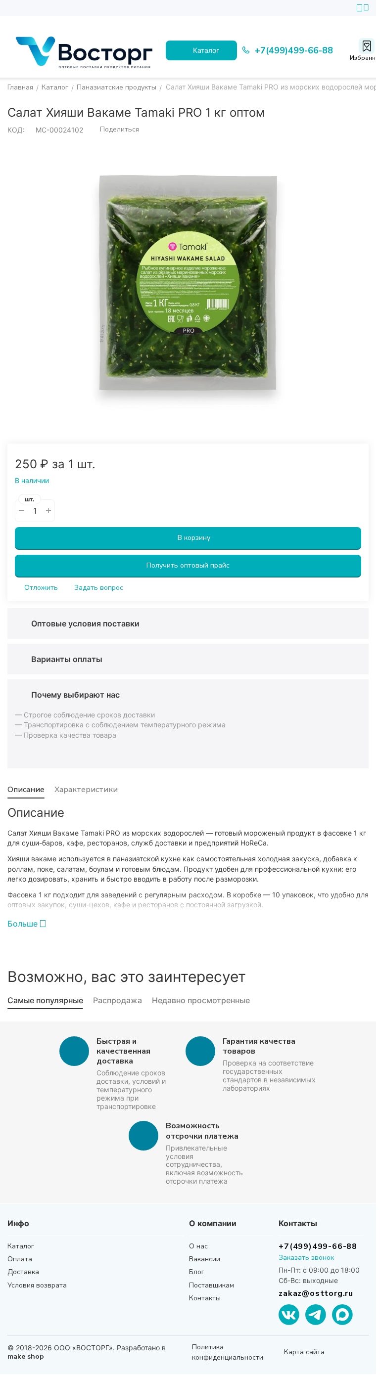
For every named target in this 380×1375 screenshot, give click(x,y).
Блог (196, 1272)
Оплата (19, 1259)
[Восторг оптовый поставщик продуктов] (86, 50)
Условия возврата (37, 1285)
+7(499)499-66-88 (318, 1246)
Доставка (23, 1272)
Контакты (205, 1298)
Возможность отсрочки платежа (202, 1130)
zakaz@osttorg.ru (316, 1293)
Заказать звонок (306, 1257)
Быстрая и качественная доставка (123, 1051)
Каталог (20, 1246)
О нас (198, 1246)
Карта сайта (304, 1352)
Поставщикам (211, 1285)
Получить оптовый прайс (188, 565)
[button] (115, 129)
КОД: (16, 130)
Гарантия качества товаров (259, 1046)
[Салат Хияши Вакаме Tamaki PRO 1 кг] (188, 283)
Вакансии (204, 1259)
